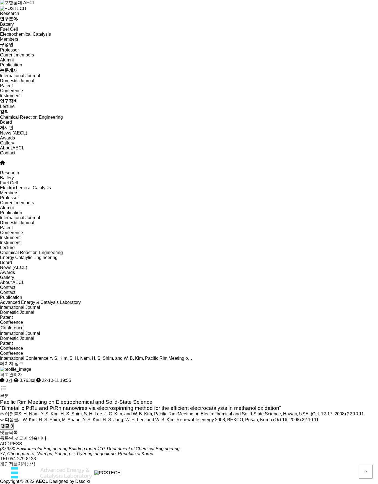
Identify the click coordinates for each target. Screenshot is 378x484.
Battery (7, 24)
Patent (6, 85)
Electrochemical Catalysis (25, 34)
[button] (189, 158)
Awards (7, 138)
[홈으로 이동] (2, 163)
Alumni (7, 60)
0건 (8, 380)
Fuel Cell (9, 29)
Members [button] (9, 192)
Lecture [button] (7, 247)
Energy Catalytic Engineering (29, 257)
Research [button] (9, 172)
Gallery (7, 143)
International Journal (20, 75)
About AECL (12, 148)
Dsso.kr (82, 481)
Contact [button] (7, 287)
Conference (11, 90)
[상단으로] (365, 471)
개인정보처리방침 (17, 464)
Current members (17, 55)
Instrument (10, 242)
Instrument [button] (10, 237)
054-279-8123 (22, 458)
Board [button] (6, 262)
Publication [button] (11, 212)
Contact (7, 153)
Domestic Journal (17, 80)
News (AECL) (13, 133)
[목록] (3, 388)
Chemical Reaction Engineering (31, 117)
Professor (9, 50)
